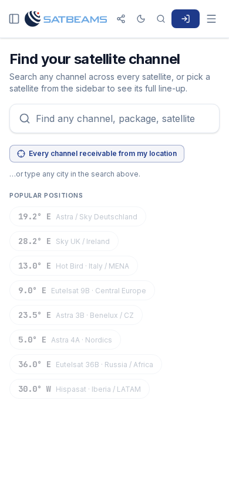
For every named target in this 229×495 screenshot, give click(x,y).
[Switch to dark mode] (141, 18)
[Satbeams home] (66, 18)
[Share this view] (121, 18)
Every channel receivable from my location (103, 153)
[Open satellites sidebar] (14, 18)
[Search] (160, 18)
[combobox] (114, 118)
